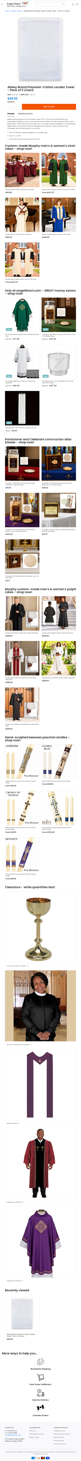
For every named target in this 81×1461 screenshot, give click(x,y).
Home (7, 11)
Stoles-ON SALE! (12, 1123)
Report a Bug (34, 1437)
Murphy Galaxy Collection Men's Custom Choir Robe (20, 279)
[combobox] (50, 4)
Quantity (10, 102)
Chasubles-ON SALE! (14, 1281)
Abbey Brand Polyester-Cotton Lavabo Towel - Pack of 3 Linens (21, 1335)
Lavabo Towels (16, 11)
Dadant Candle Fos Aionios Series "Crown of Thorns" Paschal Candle (20, 828)
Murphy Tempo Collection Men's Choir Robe (18, 234)
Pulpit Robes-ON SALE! (14, 1202)
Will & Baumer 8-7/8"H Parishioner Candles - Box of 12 (21, 428)
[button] (2, 4)
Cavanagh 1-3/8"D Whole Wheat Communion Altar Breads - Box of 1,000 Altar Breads (57, 484)
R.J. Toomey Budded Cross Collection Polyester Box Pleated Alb (20, 382)
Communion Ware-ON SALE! (16, 966)
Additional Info (25, 113)
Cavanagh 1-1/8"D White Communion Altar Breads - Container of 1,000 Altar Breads (20, 484)
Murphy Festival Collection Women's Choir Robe (56, 234)
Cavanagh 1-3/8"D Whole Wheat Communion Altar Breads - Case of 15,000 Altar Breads (20, 530)
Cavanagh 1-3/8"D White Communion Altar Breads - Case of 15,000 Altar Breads (58, 335)
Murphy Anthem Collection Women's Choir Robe (19, 189)
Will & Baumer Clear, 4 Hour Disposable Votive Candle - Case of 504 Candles (58, 382)
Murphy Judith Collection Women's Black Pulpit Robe (57, 633)
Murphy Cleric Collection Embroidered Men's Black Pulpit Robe (22, 725)
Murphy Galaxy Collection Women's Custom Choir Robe (58, 189)
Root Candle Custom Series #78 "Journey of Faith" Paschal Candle (56, 828)
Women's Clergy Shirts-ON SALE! (18, 1044)
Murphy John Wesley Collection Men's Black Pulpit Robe (21, 633)
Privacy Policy (59, 1440)
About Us (32, 1431)
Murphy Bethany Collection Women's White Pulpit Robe (58, 678)
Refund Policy (59, 1437)
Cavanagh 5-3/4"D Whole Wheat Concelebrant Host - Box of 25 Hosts (22, 577)
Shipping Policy (59, 1431)
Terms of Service (60, 1444)
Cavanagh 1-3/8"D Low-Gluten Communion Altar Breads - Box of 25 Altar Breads (58, 530)
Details (10, 113)
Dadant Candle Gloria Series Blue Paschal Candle (56, 781)
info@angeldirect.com (13, 1435)
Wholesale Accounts (36, 1434)
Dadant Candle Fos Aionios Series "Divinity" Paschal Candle (20, 875)
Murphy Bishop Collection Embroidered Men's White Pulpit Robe (20, 678)
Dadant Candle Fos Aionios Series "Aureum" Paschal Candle (20, 782)
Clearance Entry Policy (62, 1434)
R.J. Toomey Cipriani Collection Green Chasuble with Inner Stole (22, 335)
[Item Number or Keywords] (63, 4)
